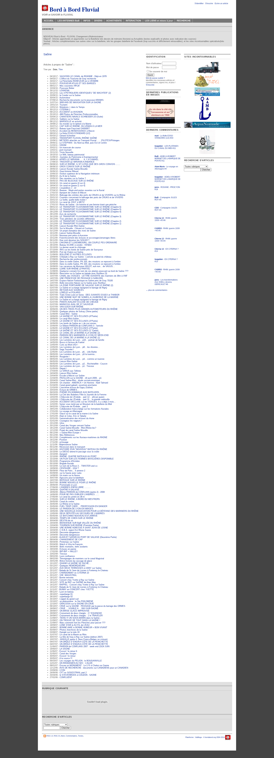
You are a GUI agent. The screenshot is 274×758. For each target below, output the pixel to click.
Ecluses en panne (68, 549)
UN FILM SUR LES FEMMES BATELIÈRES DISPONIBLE (87, 459)
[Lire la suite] (160, 111)
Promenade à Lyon (68, 485)
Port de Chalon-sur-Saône (71, 252)
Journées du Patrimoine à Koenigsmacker (79, 157)
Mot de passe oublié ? (155, 78)
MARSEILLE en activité (71, 121)
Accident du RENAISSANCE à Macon (77, 131)
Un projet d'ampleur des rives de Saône (78, 230)
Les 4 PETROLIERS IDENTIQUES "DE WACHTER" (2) (85, 93)
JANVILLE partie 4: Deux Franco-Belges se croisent (84, 639)
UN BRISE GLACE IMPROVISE (74, 611)
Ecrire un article (221, 3)
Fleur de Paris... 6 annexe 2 (72, 470)
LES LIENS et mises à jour (159, 20)
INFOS (86, 20)
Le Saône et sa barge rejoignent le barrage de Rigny (83, 288)
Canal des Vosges (68, 653)
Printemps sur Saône (69, 542)
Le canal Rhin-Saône (69, 318)
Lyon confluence (67, 556)
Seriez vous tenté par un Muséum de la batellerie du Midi (85, 404)
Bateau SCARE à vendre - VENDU (75, 245)
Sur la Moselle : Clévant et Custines (76, 228)
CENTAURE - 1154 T (69, 468)
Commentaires (71, 736)
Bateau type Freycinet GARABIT (75, 128)
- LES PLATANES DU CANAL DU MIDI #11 (166, 147)
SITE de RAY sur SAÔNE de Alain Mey (77, 582)
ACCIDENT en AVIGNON (71, 112)
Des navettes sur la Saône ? (73, 178)
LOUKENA (64, 90)
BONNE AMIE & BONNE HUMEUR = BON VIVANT (83, 627)
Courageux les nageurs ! (71, 421)
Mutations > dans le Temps (72, 107)
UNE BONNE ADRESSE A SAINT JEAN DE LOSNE (84, 527)
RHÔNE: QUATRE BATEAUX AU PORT (78, 456)
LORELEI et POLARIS (70, 292)
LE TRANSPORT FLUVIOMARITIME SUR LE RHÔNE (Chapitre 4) (90, 211)
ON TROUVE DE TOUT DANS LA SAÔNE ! (80, 620)
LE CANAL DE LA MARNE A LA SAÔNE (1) (80, 337)
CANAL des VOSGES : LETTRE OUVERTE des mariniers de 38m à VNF (93, 276)
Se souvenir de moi (158, 71)
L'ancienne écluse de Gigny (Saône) (76, 387)
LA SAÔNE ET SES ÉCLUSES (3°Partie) (79, 321)
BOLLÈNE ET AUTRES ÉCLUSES (76, 254)
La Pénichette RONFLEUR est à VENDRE (79, 81)
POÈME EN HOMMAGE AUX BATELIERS (79, 392)
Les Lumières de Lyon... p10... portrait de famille (82, 340)
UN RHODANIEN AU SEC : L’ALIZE (76, 663)
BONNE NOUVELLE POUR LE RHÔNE (78, 482)
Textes (80, 736)
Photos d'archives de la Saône (74, 630)
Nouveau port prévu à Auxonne (73, 235)
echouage (63, 442)
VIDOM (62, 145)
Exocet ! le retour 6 (68, 651)
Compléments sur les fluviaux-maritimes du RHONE (83, 437)
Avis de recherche (67, 214)
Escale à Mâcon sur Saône (72, 375)
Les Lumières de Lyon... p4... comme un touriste (82, 359)
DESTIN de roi (66, 520)
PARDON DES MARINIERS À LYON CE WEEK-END (84, 335)
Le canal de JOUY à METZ (72, 202)
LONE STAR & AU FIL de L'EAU (74, 625)
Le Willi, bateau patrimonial (72, 154)
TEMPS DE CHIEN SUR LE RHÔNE (76, 518)
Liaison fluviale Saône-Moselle (74, 169)
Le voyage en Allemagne (71, 411)
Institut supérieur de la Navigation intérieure (79, 173)
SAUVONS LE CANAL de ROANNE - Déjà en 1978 (83, 76)
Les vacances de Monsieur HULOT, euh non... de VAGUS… (87, 266)
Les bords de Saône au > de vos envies (78, 323)
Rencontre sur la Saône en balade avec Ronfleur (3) (83, 273)
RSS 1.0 (49, 736)
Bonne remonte (66, 577)
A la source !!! (65, 658)
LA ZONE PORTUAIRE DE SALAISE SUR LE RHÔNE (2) (86, 285)
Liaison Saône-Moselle (69, 233)
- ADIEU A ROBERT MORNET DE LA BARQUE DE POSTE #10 (167, 179)
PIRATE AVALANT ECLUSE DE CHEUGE (79, 302)
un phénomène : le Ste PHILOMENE (76, 601)
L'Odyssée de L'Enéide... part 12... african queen (82, 397)
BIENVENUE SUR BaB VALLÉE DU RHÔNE (80, 523)
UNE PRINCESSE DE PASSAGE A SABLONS (81, 278)
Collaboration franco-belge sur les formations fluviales (84, 409)
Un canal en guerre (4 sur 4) (72, 183)
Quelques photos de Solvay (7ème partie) (79, 311)
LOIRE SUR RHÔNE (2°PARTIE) (75, 269)
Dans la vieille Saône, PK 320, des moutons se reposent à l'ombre (90, 261)
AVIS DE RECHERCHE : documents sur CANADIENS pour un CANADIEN (93, 668)
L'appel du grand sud (69, 599)
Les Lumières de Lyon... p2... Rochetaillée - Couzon (83, 364)
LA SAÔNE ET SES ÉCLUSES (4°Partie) (79, 316)
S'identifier (199, 3)
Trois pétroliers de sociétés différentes (77, 219)
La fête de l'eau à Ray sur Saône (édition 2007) (81, 637)
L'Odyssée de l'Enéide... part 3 (74, 406)
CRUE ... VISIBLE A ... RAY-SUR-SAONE (79, 608)
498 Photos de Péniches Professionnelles (79, 114)
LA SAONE (65, 649)
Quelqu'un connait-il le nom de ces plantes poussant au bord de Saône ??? (94, 271)
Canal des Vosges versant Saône (75, 425)
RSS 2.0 (57, 736)
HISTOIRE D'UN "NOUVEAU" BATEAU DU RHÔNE (83, 449)
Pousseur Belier (67, 88)
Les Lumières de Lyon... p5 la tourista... (78, 354)
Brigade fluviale (67, 463)
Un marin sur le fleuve (70, 475)
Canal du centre (67, 501)
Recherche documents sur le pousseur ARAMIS (82, 100)
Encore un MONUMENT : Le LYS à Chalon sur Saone (84, 665)
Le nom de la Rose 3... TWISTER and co (78, 466)
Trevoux (63, 554)
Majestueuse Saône (68, 444)
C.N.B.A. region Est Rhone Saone (75, 530)
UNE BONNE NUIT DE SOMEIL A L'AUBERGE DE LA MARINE (89, 297)
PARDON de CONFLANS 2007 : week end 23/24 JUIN (84, 646)
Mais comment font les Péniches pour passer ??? (82, 622)
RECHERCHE (184, 20)
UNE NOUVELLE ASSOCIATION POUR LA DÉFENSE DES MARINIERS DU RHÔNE (99, 511)
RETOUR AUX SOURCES (72, 290)
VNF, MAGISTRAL (68, 575)
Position (63, 440)
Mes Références (67, 435)
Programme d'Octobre (70, 461)
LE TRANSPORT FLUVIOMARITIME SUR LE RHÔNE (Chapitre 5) (90, 209)
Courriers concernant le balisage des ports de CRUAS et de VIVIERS (91, 197)
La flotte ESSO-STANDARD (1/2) (75, 133)
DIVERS (98, 20)
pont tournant (65, 150)
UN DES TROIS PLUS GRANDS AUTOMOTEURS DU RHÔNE (89, 309)
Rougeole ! (64, 356)
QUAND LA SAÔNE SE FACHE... (75, 563)
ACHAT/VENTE (114, 20)
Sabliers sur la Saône (69, 119)
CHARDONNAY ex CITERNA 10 (74, 573)
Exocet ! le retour (67, 656)
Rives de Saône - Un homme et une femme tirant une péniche (88, 204)
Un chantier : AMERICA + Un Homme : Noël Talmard (84, 383)
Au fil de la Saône (67, 176)
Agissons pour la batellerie (71, 478)
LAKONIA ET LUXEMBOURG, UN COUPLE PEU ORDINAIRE (88, 242)
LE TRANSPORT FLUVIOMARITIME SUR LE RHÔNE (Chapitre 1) (90, 223)
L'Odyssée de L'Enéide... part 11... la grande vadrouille (85, 399)
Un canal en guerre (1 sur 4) (72, 185)
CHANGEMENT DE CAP (71, 539)
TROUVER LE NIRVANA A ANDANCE (77, 162)
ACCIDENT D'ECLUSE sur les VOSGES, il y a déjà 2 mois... (87, 402)
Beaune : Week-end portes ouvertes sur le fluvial (82, 190)
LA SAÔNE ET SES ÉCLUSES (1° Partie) (79, 330)
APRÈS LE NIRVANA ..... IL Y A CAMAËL (78, 159)
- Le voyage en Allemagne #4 (166, 168)
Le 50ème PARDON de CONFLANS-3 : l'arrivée (81, 326)
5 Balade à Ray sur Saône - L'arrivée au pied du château (85, 257)
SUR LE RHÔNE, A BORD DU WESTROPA (80, 499)
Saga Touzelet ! (66, 349)
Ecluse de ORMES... (69, 390)
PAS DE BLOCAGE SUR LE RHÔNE (77, 181)
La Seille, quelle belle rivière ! (73, 200)
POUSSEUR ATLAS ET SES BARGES (78, 83)
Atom (63, 736)
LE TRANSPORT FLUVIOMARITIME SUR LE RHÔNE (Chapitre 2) (90, 221)
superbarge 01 (66, 594)
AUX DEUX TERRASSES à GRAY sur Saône (80, 568)
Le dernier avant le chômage (73, 247)
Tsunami (63, 105)
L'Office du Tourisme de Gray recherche (78, 78)
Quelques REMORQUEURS (72, 565)
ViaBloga (198, 737)
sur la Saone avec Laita (70, 473)
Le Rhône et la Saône (69, 504)
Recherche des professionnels (73, 259)
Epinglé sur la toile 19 (69, 632)
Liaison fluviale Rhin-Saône (72, 226)
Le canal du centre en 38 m (72, 497)
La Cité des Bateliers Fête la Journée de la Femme (83, 394)
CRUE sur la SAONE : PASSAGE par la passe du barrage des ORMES (92, 606)
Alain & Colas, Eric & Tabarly (72, 416)
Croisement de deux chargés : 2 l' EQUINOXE (81, 613)
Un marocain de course (70, 147)
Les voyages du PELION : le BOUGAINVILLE (81, 660)
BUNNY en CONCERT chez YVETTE (76, 589)
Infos (62, 423)
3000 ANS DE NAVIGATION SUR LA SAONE (80, 102)
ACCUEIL (49, 20)
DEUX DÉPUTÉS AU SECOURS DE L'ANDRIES (82, 513)
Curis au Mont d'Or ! (69, 345)
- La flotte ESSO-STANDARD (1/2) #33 (164, 137)
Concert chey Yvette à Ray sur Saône (76, 580)
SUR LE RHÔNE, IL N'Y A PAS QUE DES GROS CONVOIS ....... (90, 164)
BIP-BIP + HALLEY (69, 551)
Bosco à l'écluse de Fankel (72, 342)
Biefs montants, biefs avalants (74, 546)
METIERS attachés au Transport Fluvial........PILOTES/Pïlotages (89, 140)
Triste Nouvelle (66, 152)
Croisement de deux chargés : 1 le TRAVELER (81, 615)
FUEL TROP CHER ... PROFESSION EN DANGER (83, 506)
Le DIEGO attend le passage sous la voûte (79, 451)
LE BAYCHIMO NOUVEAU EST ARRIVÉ (79, 516)
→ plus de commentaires (156, 290)
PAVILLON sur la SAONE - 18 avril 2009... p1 (80, 378)
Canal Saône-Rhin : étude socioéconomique (80, 380)
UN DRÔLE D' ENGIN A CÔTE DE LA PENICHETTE (84, 641)
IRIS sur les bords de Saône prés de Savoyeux (81, 249)
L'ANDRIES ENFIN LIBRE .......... (75, 487)
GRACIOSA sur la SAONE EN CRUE (77, 603)
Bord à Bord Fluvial (73, 9)
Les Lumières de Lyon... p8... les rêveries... (80, 347)
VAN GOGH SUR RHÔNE (71, 307)
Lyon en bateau (66, 592)
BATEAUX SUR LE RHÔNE (72, 480)
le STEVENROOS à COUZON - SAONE (78, 675)
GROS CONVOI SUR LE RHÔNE (75, 166)
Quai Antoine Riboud (69, 171)
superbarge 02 (66, 596)
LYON (62, 670)
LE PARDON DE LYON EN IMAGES (76, 508)
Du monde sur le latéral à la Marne (75, 124)
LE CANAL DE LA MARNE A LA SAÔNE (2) (80, 333)
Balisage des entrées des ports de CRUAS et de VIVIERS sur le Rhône (92, 195)
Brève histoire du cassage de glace (76, 561)
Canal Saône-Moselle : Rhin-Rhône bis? (78, 428)
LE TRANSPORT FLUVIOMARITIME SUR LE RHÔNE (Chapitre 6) (90, 207)
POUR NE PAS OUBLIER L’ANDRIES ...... (79, 494)
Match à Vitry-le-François (71, 544)
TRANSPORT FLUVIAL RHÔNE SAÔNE (78, 138)
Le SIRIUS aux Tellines (70, 371)
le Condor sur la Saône (70, 95)
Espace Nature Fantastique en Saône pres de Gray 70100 (86, 280)
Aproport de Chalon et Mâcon (72, 192)
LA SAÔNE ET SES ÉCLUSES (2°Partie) (78, 328)
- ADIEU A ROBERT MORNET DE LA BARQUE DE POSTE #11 (167, 158)
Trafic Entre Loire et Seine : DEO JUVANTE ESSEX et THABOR (89, 295)
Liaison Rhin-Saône (68, 361)
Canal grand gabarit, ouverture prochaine (78, 385)
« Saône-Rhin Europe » (70, 432)
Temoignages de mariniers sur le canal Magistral (82, 558)
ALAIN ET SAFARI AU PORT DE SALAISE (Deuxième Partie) (88, 537)
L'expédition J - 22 (68, 188)
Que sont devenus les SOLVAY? (74, 240)
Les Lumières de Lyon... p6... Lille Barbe (78, 352)
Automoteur (64, 97)
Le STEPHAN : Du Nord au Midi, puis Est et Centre (83, 143)
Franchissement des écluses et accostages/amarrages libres (87, 238)
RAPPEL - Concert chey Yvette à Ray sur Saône (81, 584)
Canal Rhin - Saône (68, 314)
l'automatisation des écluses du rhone (77, 418)
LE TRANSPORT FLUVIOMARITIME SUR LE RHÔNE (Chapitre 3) (90, 216)
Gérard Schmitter (67, 135)
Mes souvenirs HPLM (69, 86)
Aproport (63, 454)
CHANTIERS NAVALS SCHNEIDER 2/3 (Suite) (81, 116)
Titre (61, 69)
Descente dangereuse (70, 532)
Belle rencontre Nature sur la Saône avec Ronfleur (83, 283)
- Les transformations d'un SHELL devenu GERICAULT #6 (166, 282)
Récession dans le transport (72, 447)
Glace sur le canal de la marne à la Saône (79, 413)
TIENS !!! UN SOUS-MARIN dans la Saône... (80, 618)
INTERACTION (133, 20)
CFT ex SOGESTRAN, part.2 (73, 672)
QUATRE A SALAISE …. (71, 489)
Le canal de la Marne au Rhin (73, 634)
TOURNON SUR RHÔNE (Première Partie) (79, 525)
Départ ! (63, 368)
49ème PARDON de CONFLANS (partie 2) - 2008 (82, 492)
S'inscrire (209, 3)
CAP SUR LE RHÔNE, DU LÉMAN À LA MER (81, 126)
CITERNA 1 (65, 109)
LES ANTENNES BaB (68, 20)
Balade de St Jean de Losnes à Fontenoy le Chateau (83, 570)
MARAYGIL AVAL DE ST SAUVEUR (76, 304)
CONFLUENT (66, 677)
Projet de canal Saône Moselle (74, 430)
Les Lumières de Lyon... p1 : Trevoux (77, 366)
